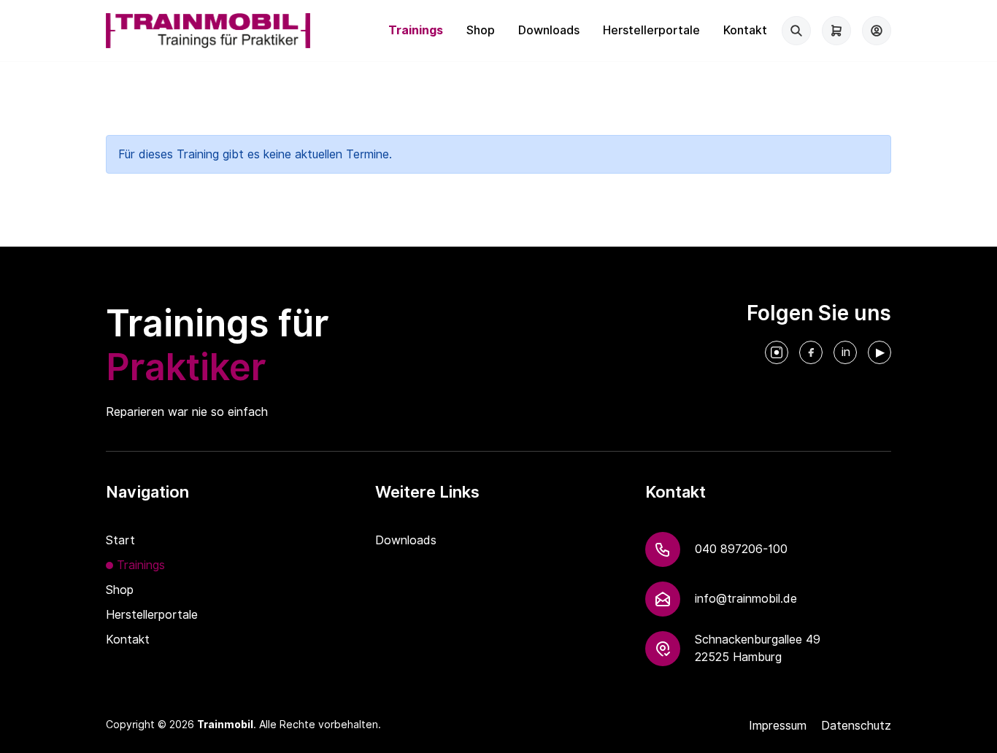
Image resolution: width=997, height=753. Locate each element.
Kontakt (745, 30)
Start (120, 540)
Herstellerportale (651, 30)
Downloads (549, 30)
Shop (480, 30)
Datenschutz (856, 726)
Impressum (778, 726)
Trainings (415, 30)
